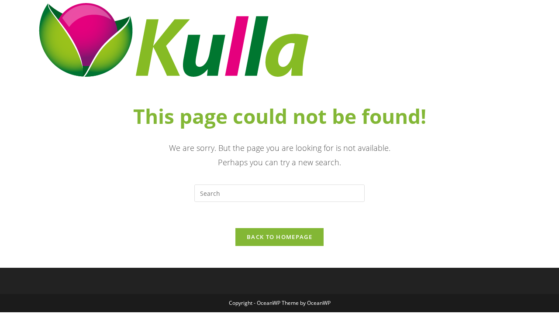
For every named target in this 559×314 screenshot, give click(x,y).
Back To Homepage (279, 237)
